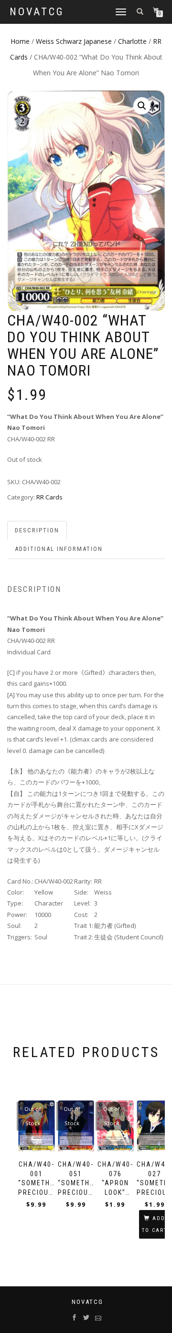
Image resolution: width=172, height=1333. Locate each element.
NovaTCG (37, 12)
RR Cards (49, 497)
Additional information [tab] (59, 548)
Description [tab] (37, 530)
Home (20, 41)
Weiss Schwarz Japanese (74, 41)
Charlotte (132, 41)
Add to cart (154, 1224)
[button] (141, 105)
